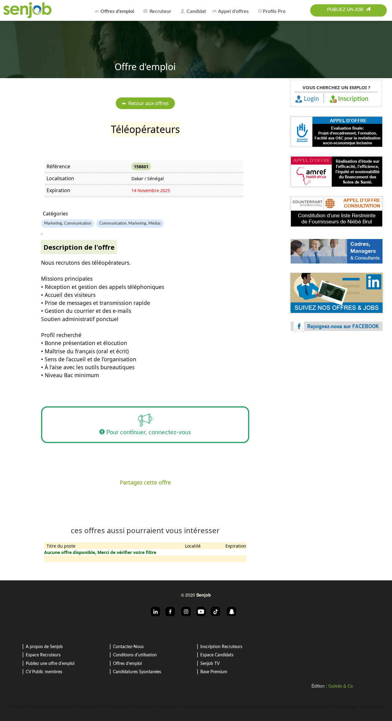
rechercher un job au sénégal (57, 707)
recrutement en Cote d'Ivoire (312, 707)
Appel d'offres (233, 11)
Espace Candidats (216, 655)
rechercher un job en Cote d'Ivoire (241, 707)
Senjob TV (210, 664)
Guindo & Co (340, 686)
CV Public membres (44, 672)
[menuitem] (116, 10)
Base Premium (213, 672)
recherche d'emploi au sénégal (24, 707)
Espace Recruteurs (43, 655)
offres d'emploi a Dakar (143, 707)
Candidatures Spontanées (137, 672)
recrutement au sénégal (116, 707)
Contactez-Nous (128, 647)
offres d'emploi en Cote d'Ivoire (278, 707)
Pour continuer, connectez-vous (148, 432)
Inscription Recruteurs (221, 647)
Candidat (195, 11)
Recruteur (159, 11)
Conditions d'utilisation (135, 655)
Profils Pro (274, 11)
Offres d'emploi (127, 664)
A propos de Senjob (44, 647)
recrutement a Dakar (169, 707)
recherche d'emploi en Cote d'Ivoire (202, 707)
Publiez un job (346, 9)
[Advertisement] (336, 392)
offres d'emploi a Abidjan (343, 707)
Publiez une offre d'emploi (50, 664)
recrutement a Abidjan (370, 707)
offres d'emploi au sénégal (88, 707)
